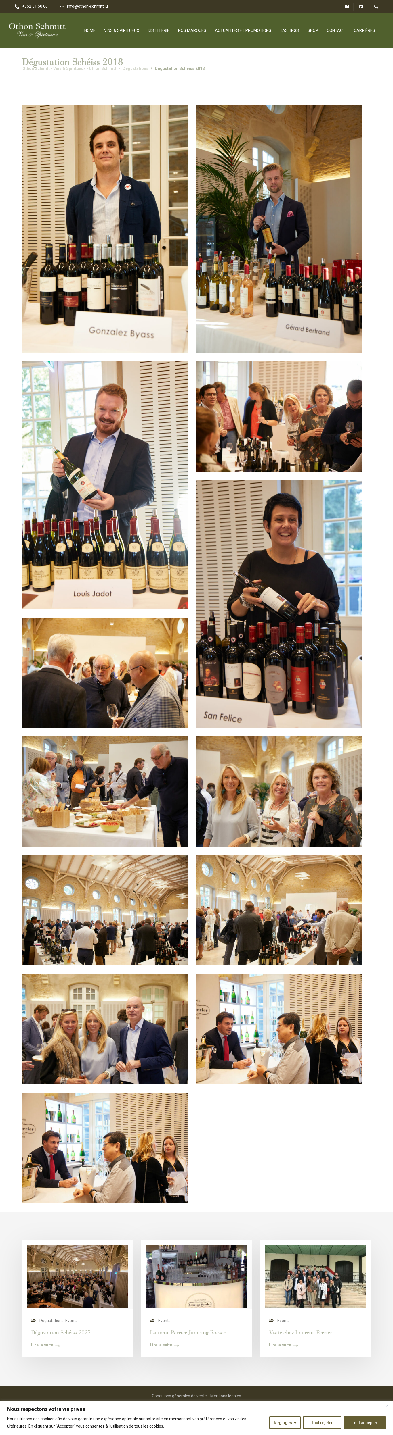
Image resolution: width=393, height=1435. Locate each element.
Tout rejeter (322, 1422)
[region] (196, 1418)
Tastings (289, 30)
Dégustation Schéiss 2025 (61, 1332)
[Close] (387, 1405)
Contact (336, 30)
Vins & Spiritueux (121, 30)
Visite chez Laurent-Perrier (300, 1332)
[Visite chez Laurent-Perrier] (315, 1276)
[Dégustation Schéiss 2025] (77, 1276)
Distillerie (158, 30)
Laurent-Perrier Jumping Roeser (187, 1332)
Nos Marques (192, 30)
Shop (313, 30)
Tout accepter (364, 1422)
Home (90, 30)
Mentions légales (225, 1396)
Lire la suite (42, 1345)
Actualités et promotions (243, 30)
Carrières (364, 30)
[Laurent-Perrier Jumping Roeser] (196, 1276)
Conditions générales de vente (179, 1396)
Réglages (283, 1422)
